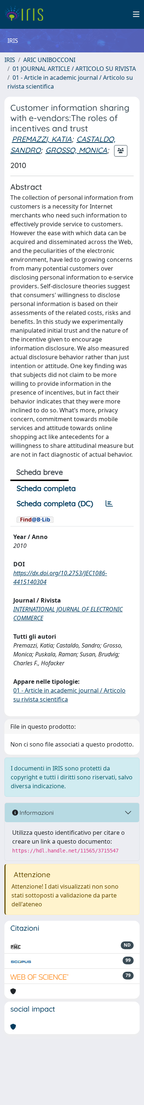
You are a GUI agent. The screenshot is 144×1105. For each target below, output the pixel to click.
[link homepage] (26, 14)
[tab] (109, 503)
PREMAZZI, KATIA (42, 139)
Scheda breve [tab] (39, 472)
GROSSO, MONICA (76, 150)
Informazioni (36, 812)
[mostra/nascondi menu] (136, 14)
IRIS (9, 60)
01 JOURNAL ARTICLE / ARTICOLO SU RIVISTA (74, 69)
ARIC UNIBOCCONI (49, 60)
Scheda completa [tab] (46, 488)
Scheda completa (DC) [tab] (55, 503)
